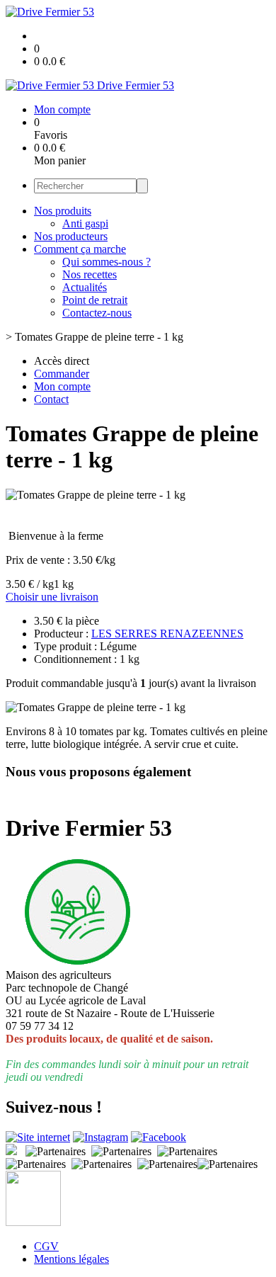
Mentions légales (71, 1259)
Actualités (84, 287)
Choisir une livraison (52, 597)
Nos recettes (89, 274)
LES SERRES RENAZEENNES (167, 634)
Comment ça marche (80, 249)
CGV (46, 1246)
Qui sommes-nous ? (106, 262)
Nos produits (62, 211)
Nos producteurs (71, 236)
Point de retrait (94, 300)
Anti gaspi (85, 223)
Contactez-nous (97, 313)
